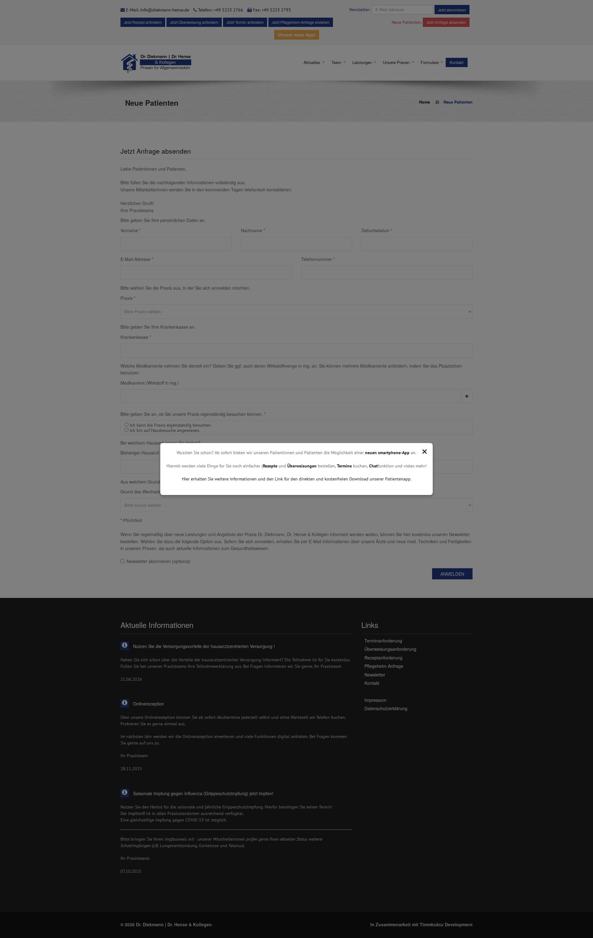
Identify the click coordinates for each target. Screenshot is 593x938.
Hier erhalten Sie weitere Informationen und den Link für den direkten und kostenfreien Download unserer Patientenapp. (296, 479)
